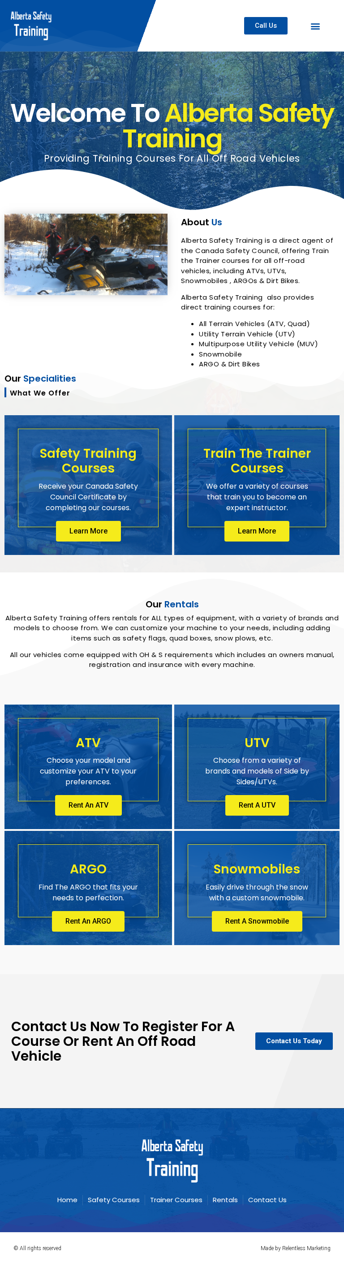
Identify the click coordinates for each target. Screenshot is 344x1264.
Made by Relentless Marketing (296, 1248)
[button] (315, 25)
